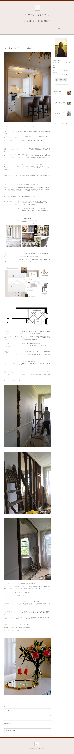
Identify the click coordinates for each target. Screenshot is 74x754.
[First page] (55, 123)
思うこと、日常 (35, 40)
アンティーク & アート (12, 40)
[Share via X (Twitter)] (8, 711)
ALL (4, 40)
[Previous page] (58, 123)
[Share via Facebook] (5, 711)
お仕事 (28, 40)
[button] (50, 40)
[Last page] (70, 123)
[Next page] (66, 123)
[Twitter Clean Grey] (61, 80)
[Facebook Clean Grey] (57, 80)
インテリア (21, 40)
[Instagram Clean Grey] (65, 80)
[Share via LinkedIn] (12, 711)
